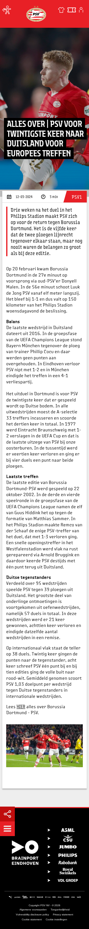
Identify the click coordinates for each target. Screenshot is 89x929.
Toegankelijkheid (60, 909)
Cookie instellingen (56, 919)
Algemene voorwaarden (33, 909)
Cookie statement (32, 919)
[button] (7, 828)
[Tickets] (72, 10)
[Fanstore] (61, 10)
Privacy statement (63, 914)
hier (21, 706)
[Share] (7, 814)
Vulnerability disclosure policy (32, 914)
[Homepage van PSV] (36, 13)
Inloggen (81, 10)
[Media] (5, 10)
